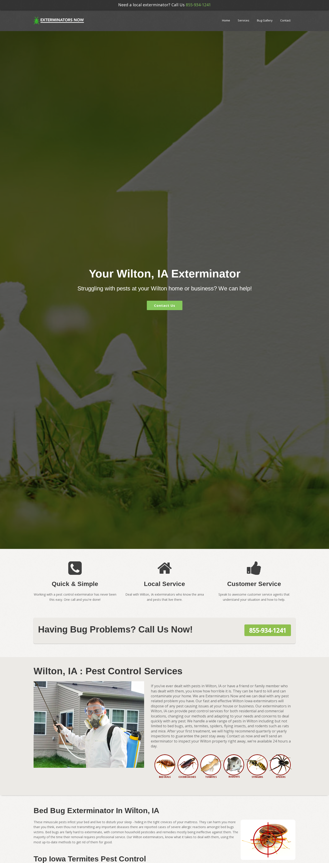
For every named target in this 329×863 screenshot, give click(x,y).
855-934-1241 (198, 4)
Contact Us (164, 305)
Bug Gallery (265, 20)
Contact (285, 20)
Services (243, 20)
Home (226, 20)
